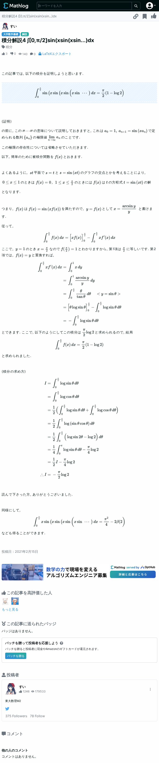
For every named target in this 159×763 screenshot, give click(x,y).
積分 (9, 47)
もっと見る (10, 609)
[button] (151, 5)
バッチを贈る (15, 656)
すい (13, 26)
